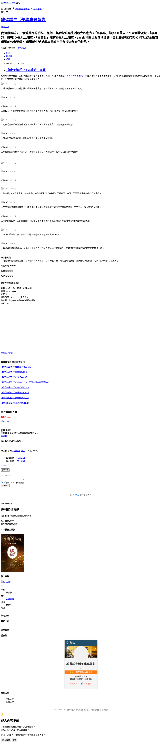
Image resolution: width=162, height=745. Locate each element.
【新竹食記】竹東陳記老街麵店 (15, 393)
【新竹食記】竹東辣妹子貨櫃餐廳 (16, 367)
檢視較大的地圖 (7, 353)
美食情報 (22, 48)
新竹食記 (21, 461)
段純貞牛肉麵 (76, 76)
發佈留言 (5, 486)
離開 (14, 740)
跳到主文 (5, 27)
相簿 (8, 53)
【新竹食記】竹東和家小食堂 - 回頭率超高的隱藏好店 (25, 382)
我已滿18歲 (6, 740)
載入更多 (5, 470)
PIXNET (62, 710)
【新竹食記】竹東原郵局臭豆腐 (15, 398)
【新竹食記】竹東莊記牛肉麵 (26, 70)
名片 (8, 59)
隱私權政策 (95, 710)
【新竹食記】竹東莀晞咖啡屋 (14, 372)
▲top (3, 465)
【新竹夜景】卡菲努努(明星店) (15, 403)
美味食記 (21, 458)
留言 (23, 451)
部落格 (9, 56)
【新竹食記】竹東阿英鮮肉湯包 (15, 387)
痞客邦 (17, 451)
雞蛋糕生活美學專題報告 (23, 19)
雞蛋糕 (4, 436)
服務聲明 (105, 710)
